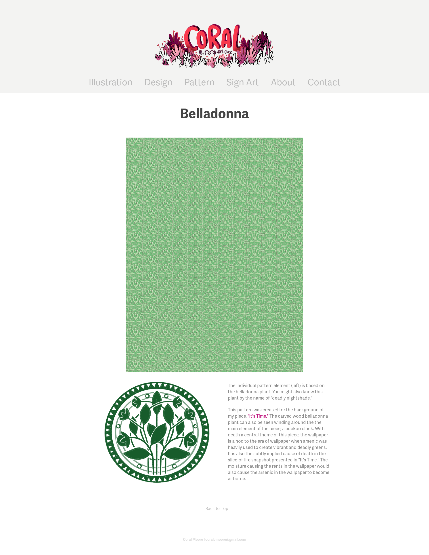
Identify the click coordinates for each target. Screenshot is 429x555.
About (283, 82)
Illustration (110, 82)
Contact (324, 82)
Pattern (199, 82)
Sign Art (243, 82)
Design (158, 82)
